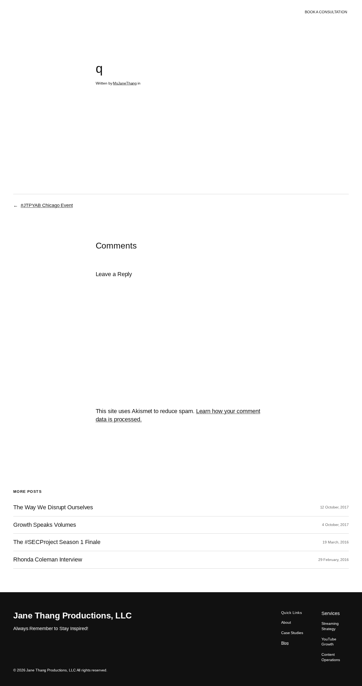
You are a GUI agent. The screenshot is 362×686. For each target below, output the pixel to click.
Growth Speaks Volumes (44, 525)
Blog (285, 643)
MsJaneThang (125, 83)
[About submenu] (184, 12)
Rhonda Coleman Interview (47, 559)
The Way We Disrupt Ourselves (53, 507)
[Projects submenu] (210, 12)
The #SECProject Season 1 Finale (56, 542)
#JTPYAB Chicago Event (47, 205)
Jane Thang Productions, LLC (44, 11)
